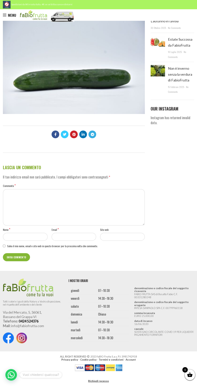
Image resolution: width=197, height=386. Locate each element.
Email (55, 230)
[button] (11, 375)
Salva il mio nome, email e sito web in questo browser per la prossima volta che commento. (52, 246)
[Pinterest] (74, 134)
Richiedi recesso (98, 381)
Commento (9, 186)
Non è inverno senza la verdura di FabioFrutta (180, 74)
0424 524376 (28, 321)
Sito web (104, 230)
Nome (6, 230)
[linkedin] (83, 134)
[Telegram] (92, 134)
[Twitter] (64, 134)
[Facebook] (55, 134)
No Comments (174, 27)
